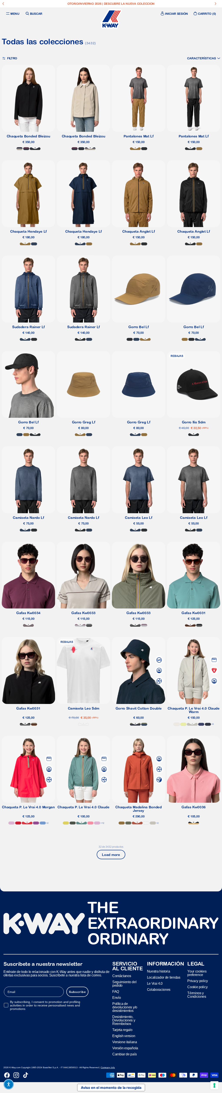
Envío (116, 997)
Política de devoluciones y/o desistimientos (124, 1007)
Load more (111, 854)
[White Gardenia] (176, 724)
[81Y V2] (28, 625)
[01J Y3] (193, 823)
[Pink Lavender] (11, 823)
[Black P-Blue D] (35, 148)
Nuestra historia (158, 971)
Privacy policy (197, 981)
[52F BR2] (190, 625)
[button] (203, 58)
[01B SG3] (199, 625)
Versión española (125, 1048)
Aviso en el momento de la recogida (111, 1087)
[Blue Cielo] (42, 823)
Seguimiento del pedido (124, 983)
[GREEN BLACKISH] (72, 823)
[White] (83, 724)
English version (123, 1036)
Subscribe (77, 992)
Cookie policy (197, 987)
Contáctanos (121, 976)
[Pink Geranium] (90, 823)
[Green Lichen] (128, 823)
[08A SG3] (89, 625)
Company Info (108, 1067)
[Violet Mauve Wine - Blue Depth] (26, 148)
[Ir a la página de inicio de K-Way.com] (111, 19)
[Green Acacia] (66, 823)
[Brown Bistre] (135, 148)
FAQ (115, 991)
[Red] (18, 823)
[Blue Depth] (208, 724)
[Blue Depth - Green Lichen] (135, 724)
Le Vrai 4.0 (155, 983)
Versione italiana (124, 1042)
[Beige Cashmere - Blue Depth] (19, 148)
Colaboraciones (159, 989)
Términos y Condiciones (196, 994)
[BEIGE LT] (192, 724)
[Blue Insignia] (34, 244)
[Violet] (36, 823)
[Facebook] (6, 1075)
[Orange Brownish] (137, 823)
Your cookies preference (196, 973)
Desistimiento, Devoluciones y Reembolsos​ (123, 1020)
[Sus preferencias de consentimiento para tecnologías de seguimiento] (214, 1085)
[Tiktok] (25, 1075)
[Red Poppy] (27, 823)
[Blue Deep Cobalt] (201, 724)
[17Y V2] (80, 625)
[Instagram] (16, 1075)
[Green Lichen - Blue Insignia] (144, 724)
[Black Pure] (144, 148)
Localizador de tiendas (163, 977)
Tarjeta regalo (122, 1030)
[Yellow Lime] (183, 724)
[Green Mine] (81, 823)
